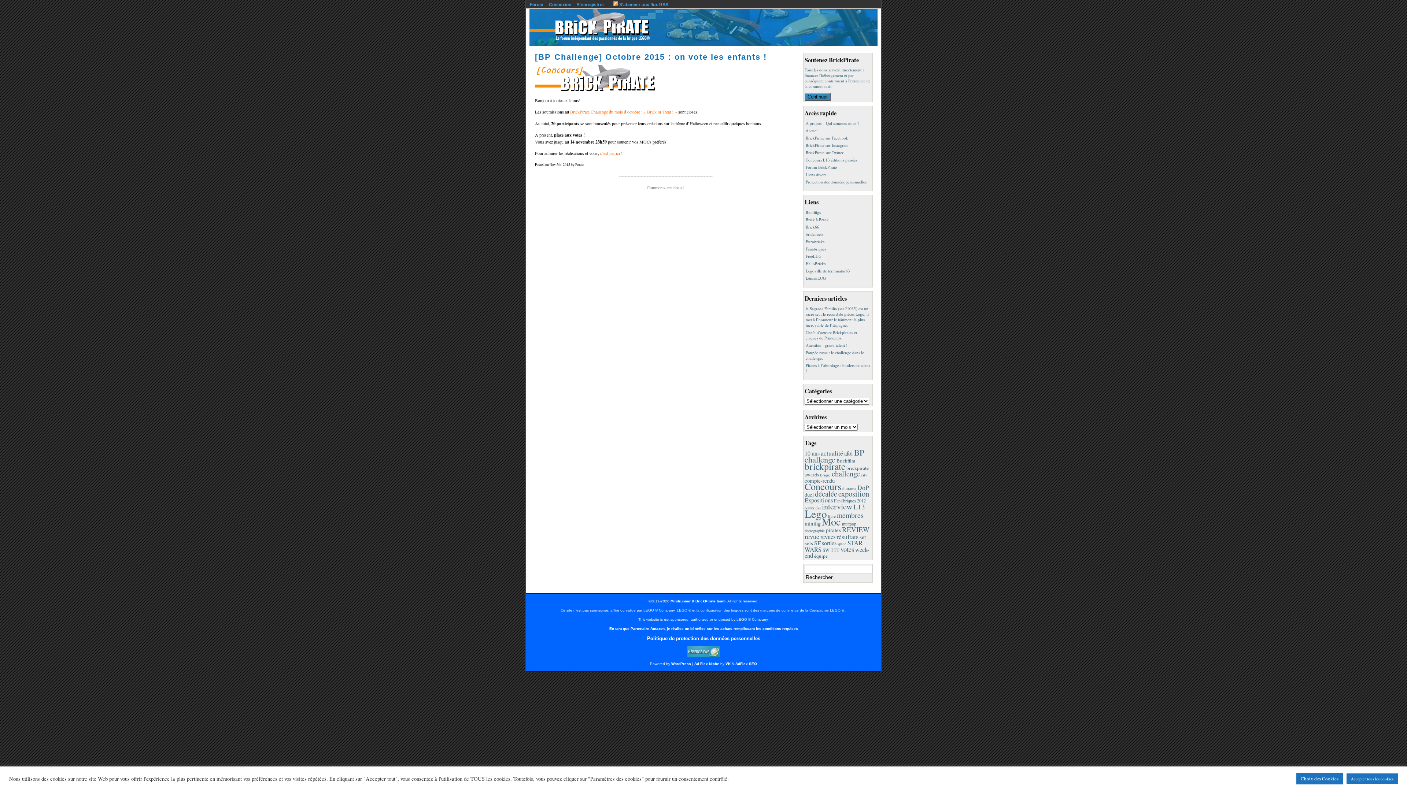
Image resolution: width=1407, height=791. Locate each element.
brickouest (814, 234)
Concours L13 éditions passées (831, 160)
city (864, 475)
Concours (823, 486)
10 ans (812, 453)
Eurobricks (815, 241)
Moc (831, 521)
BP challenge (834, 456)
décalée (826, 494)
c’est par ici (610, 153)
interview (837, 506)
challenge (846, 473)
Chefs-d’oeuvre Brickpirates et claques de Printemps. (831, 335)
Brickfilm (846, 460)
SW (826, 550)
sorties (829, 543)
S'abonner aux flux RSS (643, 4)
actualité (832, 453)
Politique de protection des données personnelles (703, 638)
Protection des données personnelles (836, 182)
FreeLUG (813, 256)
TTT (835, 550)
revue (812, 536)
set (863, 537)
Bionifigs (813, 212)
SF (817, 543)
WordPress (681, 664)
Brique (825, 475)
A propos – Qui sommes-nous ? (832, 123)
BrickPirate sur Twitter (824, 152)
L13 (859, 506)
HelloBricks (816, 263)
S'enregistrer (590, 4)
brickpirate (825, 466)
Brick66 (812, 227)
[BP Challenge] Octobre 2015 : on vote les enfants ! (651, 57)
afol (848, 453)
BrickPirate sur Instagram (827, 145)
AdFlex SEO (746, 664)
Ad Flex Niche (706, 664)
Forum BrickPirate (821, 167)
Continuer (818, 97)
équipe (821, 556)
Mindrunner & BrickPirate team (698, 601)
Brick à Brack (817, 219)
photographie (815, 530)
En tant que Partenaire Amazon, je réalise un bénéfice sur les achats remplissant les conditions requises (703, 629)
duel (809, 494)
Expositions (819, 500)
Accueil (812, 130)
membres (850, 515)
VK (728, 664)
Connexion (560, 4)
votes (847, 549)
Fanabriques (816, 249)
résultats (847, 536)
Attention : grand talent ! (826, 345)
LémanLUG (816, 278)
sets (809, 543)
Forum (536, 4)
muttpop (849, 524)
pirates (833, 530)
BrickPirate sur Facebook (827, 138)
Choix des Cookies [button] (1319, 778)
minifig (813, 523)
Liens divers (816, 174)
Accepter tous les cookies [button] (1372, 778)
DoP (863, 487)
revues (827, 537)
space (842, 543)
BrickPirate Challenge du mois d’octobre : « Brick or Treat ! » (623, 112)
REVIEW (855, 529)
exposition (853, 494)
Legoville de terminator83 (828, 271)
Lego (816, 513)
